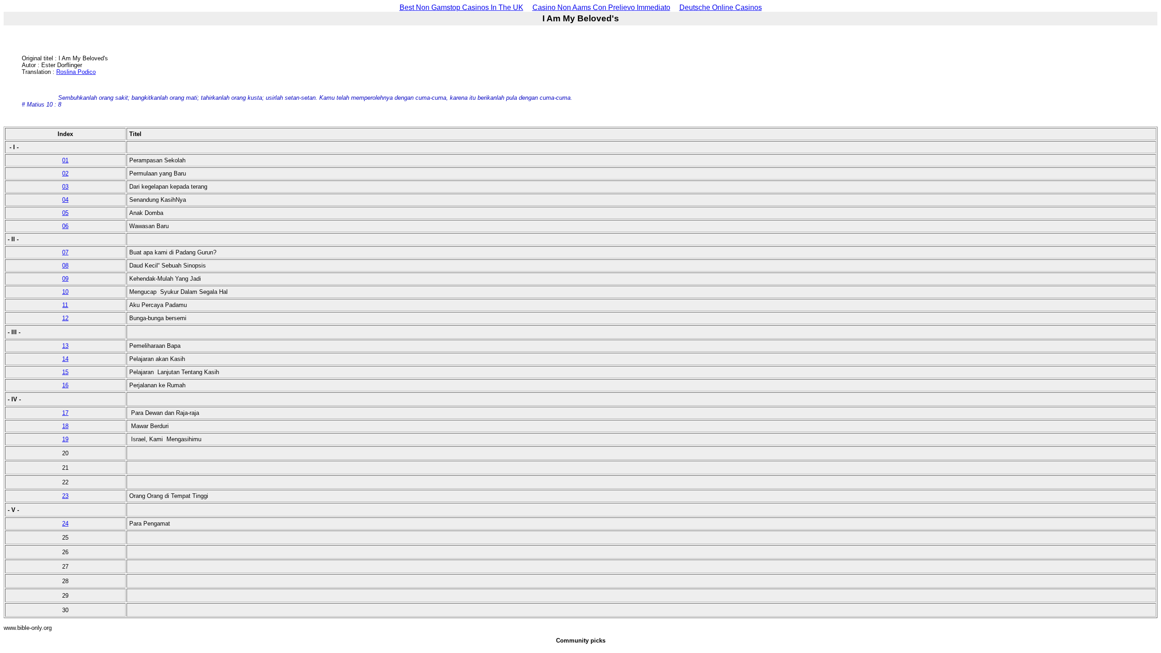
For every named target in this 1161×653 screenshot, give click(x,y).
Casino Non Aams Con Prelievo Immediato (601, 7)
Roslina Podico (76, 71)
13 (65, 345)
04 (65, 199)
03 (65, 186)
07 (65, 252)
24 (65, 523)
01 (65, 160)
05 (65, 213)
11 (65, 305)
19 (65, 439)
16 (65, 385)
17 (65, 412)
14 (65, 359)
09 (65, 278)
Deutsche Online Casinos (720, 7)
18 (65, 426)
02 (65, 173)
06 (65, 226)
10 (65, 291)
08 (65, 265)
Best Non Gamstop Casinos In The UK (461, 7)
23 (65, 495)
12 (65, 318)
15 (65, 372)
